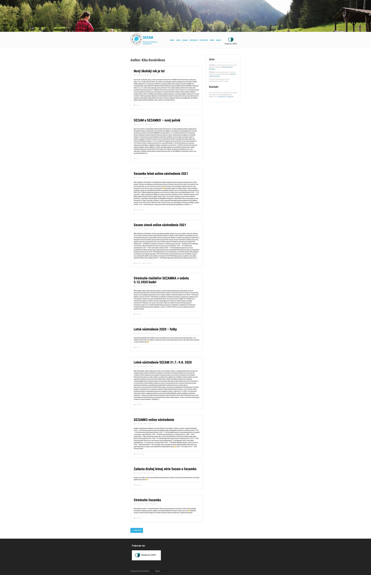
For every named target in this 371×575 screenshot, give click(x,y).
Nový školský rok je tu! (149, 71)
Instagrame (230, 96)
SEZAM (148, 38)
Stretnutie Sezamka (147, 500)
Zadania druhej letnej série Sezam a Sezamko (165, 469)
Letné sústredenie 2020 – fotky (155, 329)
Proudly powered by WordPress (139, 571)
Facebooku (222, 96)
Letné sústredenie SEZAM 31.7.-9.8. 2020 (163, 362)
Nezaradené (138, 263)
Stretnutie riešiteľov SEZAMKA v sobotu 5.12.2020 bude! (161, 280)
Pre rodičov (193, 40)
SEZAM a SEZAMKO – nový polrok (157, 120)
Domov (172, 40)
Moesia (157, 571)
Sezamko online (139, 210)
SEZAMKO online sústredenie (154, 420)
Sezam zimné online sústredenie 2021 (160, 225)
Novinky (137, 105)
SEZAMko (185, 40)
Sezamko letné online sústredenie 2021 (161, 174)
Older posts (137, 530)
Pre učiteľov (203, 40)
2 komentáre (148, 263)
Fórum (212, 40)
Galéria (218, 40)
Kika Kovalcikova (153, 75)
